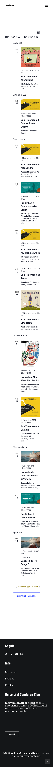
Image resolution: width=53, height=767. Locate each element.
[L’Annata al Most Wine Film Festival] (30, 353)
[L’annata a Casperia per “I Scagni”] (30, 542)
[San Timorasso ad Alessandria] (30, 149)
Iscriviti (12, 734)
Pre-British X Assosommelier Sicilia (29, 206)
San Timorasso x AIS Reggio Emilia (30, 251)
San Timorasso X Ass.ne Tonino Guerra (30, 123)
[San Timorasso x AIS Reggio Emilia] (30, 234)
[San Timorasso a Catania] (30, 407)
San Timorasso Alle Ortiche (29, 78)
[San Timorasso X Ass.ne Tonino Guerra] (30, 104)
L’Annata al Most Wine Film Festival (30, 378)
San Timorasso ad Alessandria (30, 166)
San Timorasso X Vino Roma (30, 321)
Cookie (9, 685)
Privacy (9, 678)
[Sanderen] (9, 5)
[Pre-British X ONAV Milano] (30, 498)
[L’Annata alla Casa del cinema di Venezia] (30, 456)
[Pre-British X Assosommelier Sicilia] (30, 187)
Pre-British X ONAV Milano (28, 515)
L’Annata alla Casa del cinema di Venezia (29, 475)
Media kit (11, 672)
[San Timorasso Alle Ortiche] (30, 57)
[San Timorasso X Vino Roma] (30, 300)
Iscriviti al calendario (27, 595)
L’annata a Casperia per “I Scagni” (29, 561)
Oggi (28, 587)
